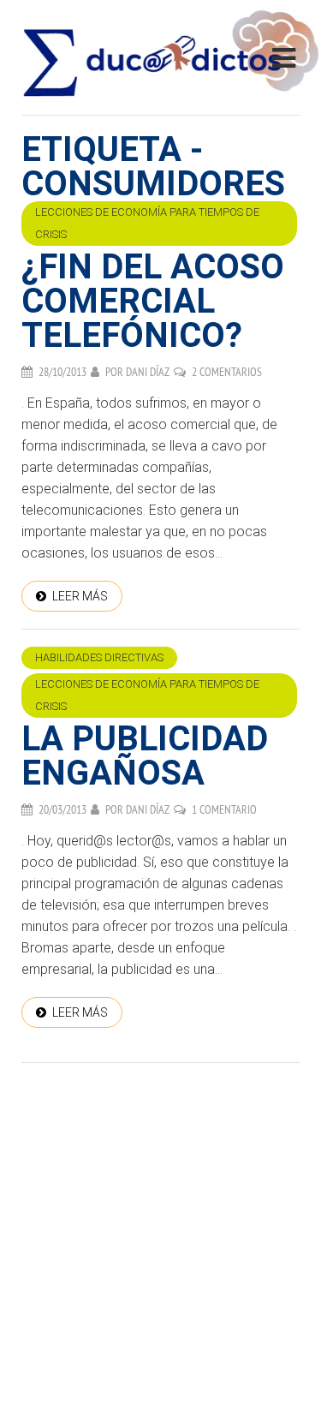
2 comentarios (227, 371)
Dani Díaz (147, 371)
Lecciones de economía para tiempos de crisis (147, 223)
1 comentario (224, 809)
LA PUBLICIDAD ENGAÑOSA (144, 756)
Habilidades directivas (99, 657)
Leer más (80, 596)
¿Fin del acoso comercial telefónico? (152, 301)
